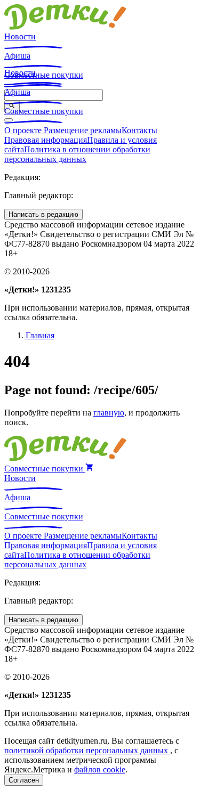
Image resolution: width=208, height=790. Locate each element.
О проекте (24, 130)
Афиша (17, 55)
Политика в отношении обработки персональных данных (77, 154)
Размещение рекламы (83, 130)
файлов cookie (99, 769)
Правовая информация (45, 139)
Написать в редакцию (43, 214)
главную (108, 412)
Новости (20, 36)
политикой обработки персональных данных (87, 750)
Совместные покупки (43, 111)
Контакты (139, 130)
